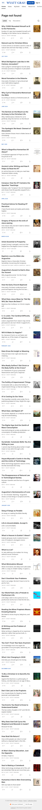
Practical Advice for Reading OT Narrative (15, 205)
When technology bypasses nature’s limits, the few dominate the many (16, 465)
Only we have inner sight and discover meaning (14, 355)
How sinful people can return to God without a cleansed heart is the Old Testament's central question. (14, 740)
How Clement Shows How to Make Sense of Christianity (16, 134)
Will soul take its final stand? (11, 785)
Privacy (20, 800)
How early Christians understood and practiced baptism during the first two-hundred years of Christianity (14, 288)
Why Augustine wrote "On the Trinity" (14, 275)
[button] (3, 6)
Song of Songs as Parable (12, 511)
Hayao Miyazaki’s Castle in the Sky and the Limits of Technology (16, 460)
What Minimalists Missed (12, 564)
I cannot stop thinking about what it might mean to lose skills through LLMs (16, 448)
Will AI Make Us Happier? (12, 332)
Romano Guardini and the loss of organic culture (15, 481)
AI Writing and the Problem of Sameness (14, 627)
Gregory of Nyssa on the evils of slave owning (15, 222)
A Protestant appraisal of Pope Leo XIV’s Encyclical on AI (15, 155)
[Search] (38, 21)
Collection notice (32, 800)
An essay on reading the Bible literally (14, 513)
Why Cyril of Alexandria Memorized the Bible (16, 94)
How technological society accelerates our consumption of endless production (16, 431)
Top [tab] (10, 21)
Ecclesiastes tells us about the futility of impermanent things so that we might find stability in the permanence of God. (16, 386)
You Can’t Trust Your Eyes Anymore (16, 643)
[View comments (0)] (12, 232)
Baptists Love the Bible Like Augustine (13, 257)
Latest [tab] (5, 21)
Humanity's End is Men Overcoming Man (16, 781)
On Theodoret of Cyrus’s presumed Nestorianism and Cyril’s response (13, 371)
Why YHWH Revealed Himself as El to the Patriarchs (16, 27)
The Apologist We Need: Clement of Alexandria (16, 130)
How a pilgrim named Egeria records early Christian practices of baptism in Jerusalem (16, 68)
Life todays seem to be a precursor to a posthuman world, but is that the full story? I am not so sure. (16, 599)
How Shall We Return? (11, 736)
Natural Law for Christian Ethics (15, 43)
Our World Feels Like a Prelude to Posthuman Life (15, 594)
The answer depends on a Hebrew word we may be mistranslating (16, 414)
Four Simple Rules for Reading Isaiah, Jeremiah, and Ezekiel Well (14, 694)
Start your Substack (17, 804)
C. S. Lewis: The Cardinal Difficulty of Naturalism (16, 317)
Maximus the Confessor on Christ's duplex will (16, 305)
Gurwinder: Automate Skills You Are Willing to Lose (16, 443)
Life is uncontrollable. (9, 526)
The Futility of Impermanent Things (16, 382)
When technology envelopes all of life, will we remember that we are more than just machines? (16, 769)
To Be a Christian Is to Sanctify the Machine (16, 675)
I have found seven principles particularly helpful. (15, 210)
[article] (21, 32)
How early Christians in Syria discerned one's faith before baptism (15, 82)
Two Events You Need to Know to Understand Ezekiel (15, 706)
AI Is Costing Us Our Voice (12, 397)
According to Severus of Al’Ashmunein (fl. (15, 98)
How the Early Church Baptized (14, 285)
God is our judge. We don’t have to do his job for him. (15, 582)
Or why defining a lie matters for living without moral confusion (15, 553)
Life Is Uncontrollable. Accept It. (15, 523)
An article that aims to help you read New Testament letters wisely (15, 172)
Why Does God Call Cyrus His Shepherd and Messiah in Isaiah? (15, 723)
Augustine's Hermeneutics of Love (16, 492)
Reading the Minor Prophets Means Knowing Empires (16, 610)
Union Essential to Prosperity (13, 242)
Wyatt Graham (11, 35)
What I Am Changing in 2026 (13, 657)
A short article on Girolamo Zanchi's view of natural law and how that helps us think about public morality (16, 47)
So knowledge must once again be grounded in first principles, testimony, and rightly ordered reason (16, 646)
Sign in (38, 3)
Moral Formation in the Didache (14, 78)
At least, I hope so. (8, 756)
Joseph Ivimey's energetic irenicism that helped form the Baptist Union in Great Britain (15, 245)
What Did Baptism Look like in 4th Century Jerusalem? (15, 63)
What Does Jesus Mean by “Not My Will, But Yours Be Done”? (16, 300)
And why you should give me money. (14, 660)
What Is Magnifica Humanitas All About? (15, 151)
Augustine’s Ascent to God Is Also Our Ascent (16, 271)
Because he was (7, 727)
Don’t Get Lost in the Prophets (14, 691)
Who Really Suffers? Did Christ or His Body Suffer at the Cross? (15, 367)
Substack (13, 808)
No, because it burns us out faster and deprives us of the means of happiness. (15, 336)
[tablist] (11, 21)
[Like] (3, 251)
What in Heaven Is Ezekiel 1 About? (16, 535)
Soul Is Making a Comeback (13, 765)
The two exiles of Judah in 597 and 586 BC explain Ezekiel (16, 711)
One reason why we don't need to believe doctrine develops (15, 227)
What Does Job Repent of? (12, 411)
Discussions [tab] (16, 21)
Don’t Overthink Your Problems (14, 578)
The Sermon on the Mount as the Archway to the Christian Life (15, 113)
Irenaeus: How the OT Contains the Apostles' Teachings (16, 184)
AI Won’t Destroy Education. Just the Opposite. (15, 752)
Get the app (28, 804)
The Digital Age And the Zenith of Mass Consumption (15, 426)
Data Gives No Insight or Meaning (15, 351)
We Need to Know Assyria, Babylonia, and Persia (16, 615)
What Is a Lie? (7, 550)
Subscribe (31, 3)
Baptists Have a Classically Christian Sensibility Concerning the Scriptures (14, 262)
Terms (25, 800)
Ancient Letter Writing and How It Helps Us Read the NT (15, 167)
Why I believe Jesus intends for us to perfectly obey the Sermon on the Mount (15, 118)
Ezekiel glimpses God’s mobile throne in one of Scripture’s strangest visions (15, 539)
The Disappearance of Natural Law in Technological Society (16, 476)
